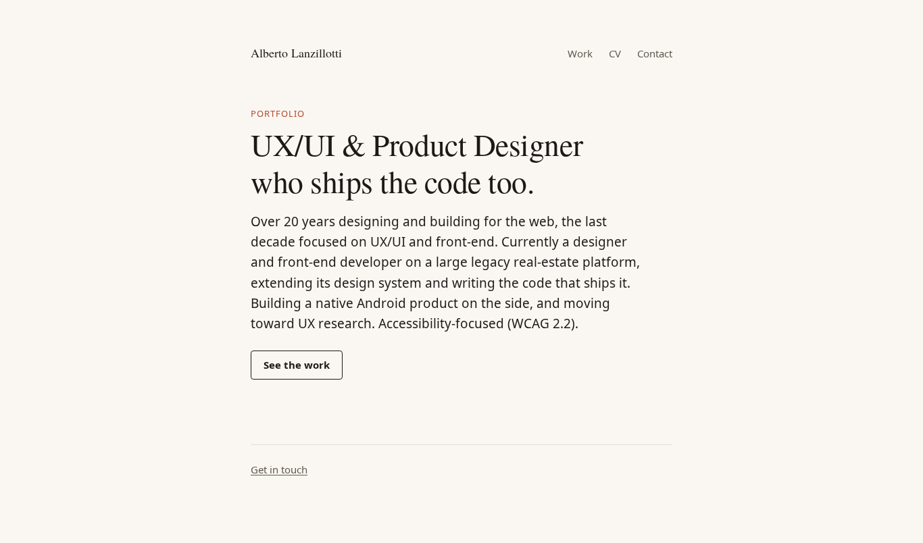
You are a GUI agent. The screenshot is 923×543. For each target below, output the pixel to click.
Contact (654, 53)
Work (580, 53)
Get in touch (279, 469)
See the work (297, 364)
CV (615, 53)
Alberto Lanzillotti (296, 53)
